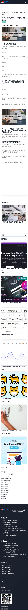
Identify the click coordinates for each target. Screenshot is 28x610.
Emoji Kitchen (7, 569)
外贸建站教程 (4, 486)
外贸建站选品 (4, 488)
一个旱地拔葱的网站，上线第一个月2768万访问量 (13, 366)
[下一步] (24, 215)
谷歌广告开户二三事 (8, 548)
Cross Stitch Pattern (8, 573)
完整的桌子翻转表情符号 (7, 334)
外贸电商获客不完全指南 (9, 543)
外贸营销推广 (4, 494)
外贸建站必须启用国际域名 (10, 526)
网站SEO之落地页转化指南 (10, 556)
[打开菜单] (25, 2)
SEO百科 (3, 472)
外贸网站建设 (4, 492)
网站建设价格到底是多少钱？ (10, 520)
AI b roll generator (7, 565)
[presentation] (14, 213)
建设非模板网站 (7, 524)
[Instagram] (7, 609)
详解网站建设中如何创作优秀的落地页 (13, 528)
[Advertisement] (14, 179)
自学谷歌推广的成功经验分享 (10, 535)
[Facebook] (2, 609)
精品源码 (3, 498)
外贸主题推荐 (4, 484)
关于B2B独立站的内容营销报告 (11, 550)
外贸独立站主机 (5, 490)
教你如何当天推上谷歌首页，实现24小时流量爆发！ (13, 430)
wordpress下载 (5, 476)
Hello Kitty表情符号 (6, 398)
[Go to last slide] (4, 215)
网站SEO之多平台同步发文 (10, 522)
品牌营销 (3, 482)
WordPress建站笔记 (6, 478)
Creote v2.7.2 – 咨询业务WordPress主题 (11, 302)
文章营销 (3, 496)
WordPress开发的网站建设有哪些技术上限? (14, 554)
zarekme (6, 25)
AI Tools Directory (7, 567)
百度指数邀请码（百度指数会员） (13, 222)
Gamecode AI (6, 571)
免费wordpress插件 (6, 480)
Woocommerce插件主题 (7, 474)
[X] (5, 609)
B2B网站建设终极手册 (9, 552)
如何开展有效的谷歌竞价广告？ (11, 545)
